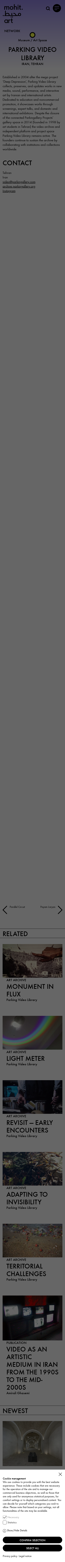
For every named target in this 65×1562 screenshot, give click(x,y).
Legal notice (25, 1556)
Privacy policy (10, 1556)
